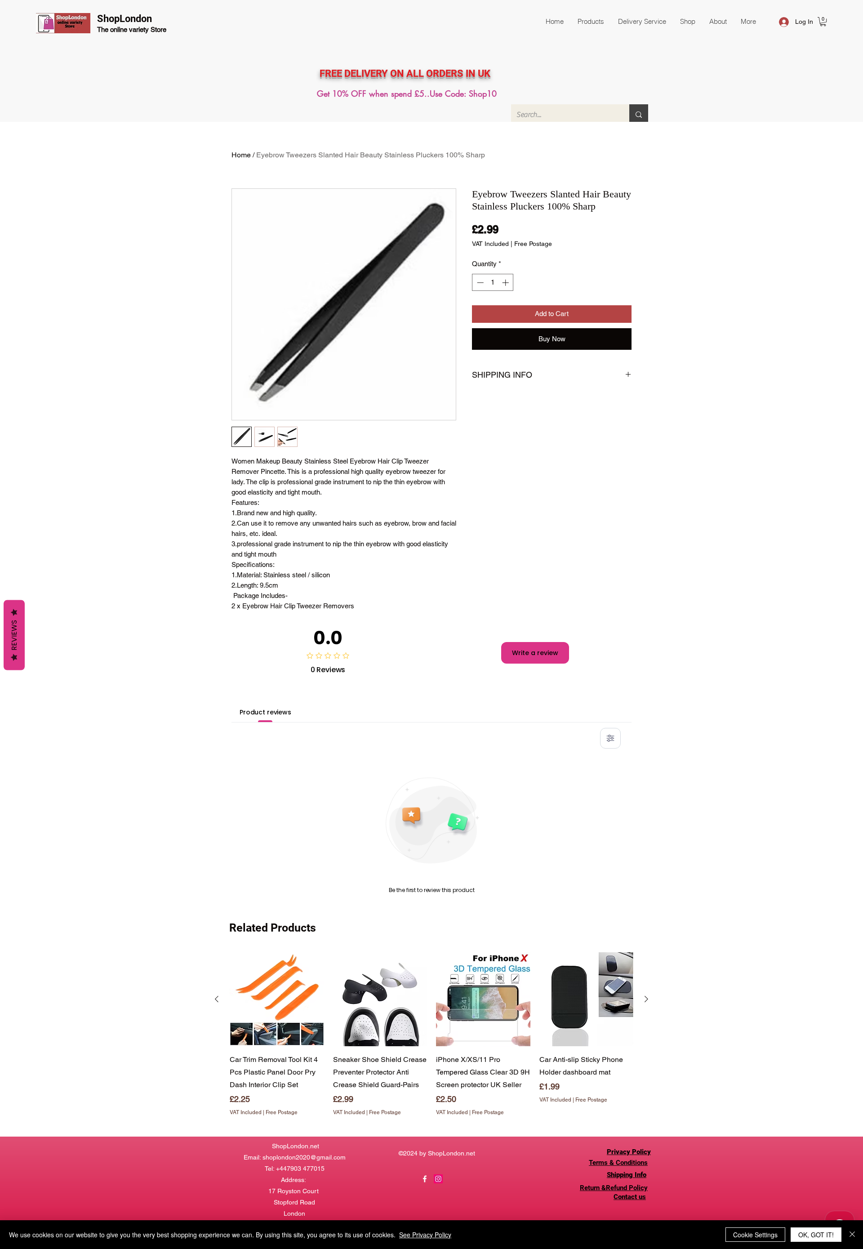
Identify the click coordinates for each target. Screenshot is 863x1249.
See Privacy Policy (425, 1234)
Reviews (14, 635)
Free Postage (533, 243)
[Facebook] (424, 1178)
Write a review (535, 652)
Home (241, 155)
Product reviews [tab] (265, 712)
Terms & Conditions (618, 1163)
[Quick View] (277, 999)
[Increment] (506, 282)
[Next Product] (646, 999)
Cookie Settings (755, 1234)
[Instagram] (438, 1178)
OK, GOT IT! (816, 1234)
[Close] (852, 1234)
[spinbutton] (492, 282)
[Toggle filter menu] (610, 738)
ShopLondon (124, 18)
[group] (431, 1040)
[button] (590, 21)
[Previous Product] (216, 999)
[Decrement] (479, 282)
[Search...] (638, 114)
